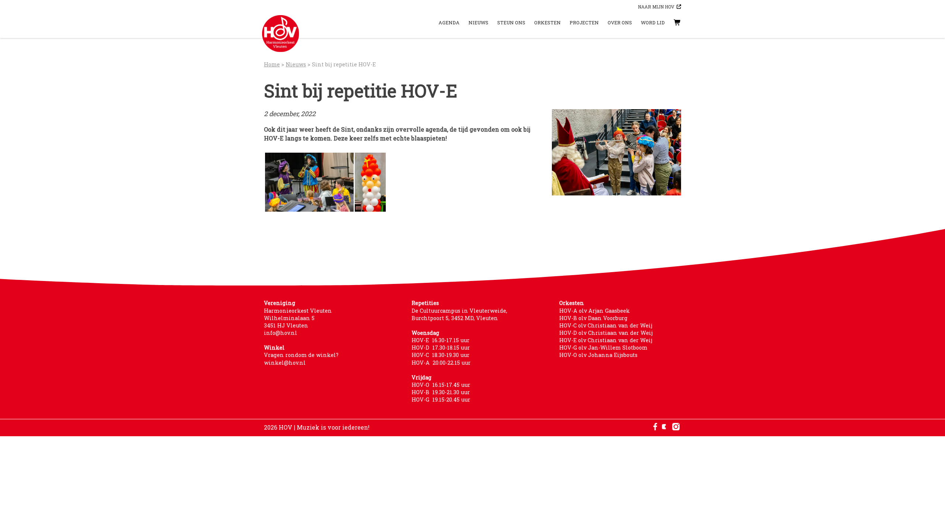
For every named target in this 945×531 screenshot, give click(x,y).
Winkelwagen (670, 22)
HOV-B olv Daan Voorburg (593, 318)
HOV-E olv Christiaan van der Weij (605, 340)
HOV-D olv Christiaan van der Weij (606, 332)
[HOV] (280, 33)
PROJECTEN (584, 22)
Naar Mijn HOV (656, 7)
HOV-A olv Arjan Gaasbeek (594, 310)
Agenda (449, 22)
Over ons (620, 22)
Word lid (653, 22)
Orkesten (547, 22)
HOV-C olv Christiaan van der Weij (605, 325)
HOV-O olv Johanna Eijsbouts (598, 354)
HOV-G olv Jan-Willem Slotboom (603, 347)
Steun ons (511, 22)
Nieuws (478, 22)
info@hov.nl (280, 332)
